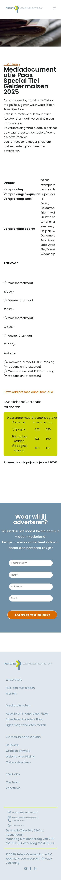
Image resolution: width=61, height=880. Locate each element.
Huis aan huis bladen (20, 688)
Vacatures (13, 788)
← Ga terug (12, 64)
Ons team (13, 782)
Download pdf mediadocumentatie (28, 392)
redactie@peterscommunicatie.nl (25, 818)
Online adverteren (18, 762)
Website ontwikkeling (20, 756)
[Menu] (54, 8)
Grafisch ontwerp (18, 751)
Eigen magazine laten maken (26, 725)
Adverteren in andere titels (24, 719)
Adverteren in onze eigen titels (27, 713)
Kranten (11, 693)
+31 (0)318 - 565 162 (18, 821)
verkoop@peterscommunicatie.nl (24, 812)
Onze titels (14, 679)
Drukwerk (12, 745)
